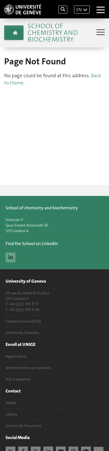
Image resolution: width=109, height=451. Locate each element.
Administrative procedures (28, 367)
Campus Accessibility (23, 321)
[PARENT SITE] (13, 32)
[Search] (62, 10)
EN (79, 10)
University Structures (23, 425)
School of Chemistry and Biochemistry (53, 33)
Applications (16, 356)
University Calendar (22, 332)
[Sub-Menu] (100, 33)
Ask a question (18, 379)
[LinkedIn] (10, 257)
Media (11, 402)
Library (11, 414)
